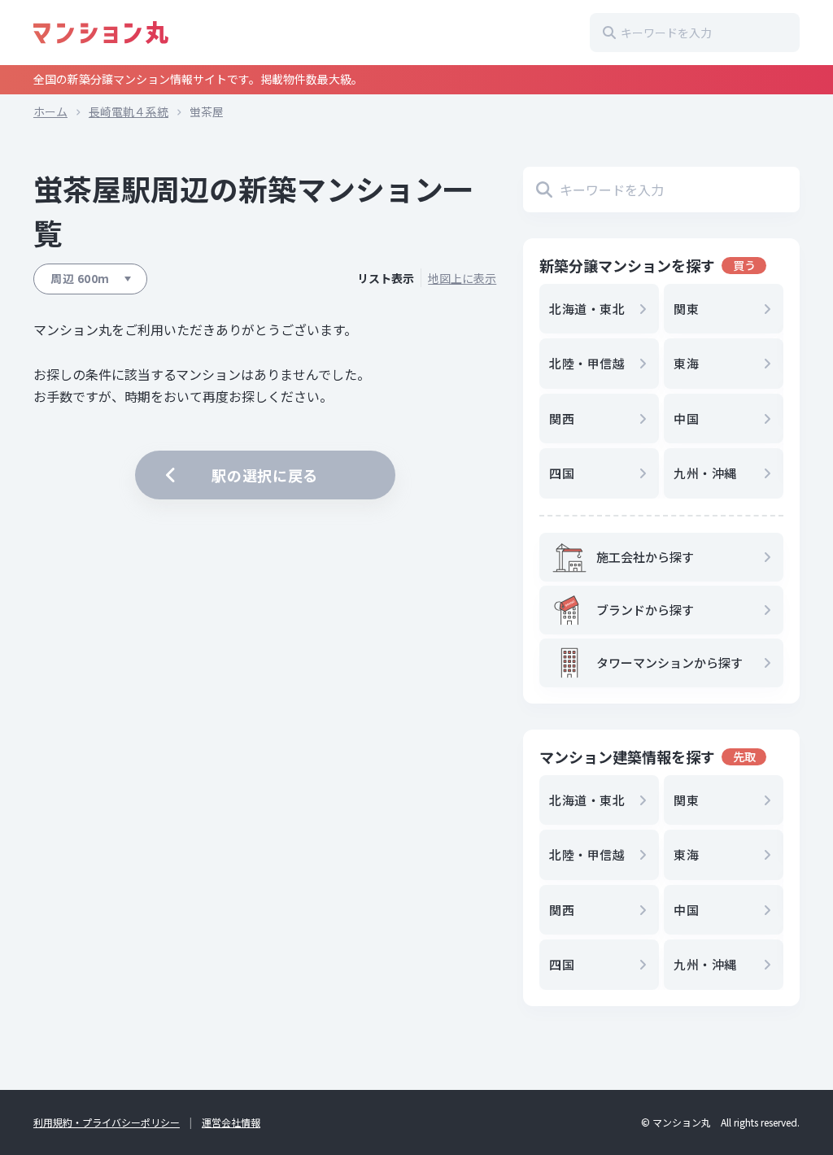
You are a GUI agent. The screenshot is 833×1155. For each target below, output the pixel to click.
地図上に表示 (462, 278)
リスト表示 (385, 278)
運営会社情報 (231, 1122)
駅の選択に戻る (265, 475)
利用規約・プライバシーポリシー (106, 1122)
